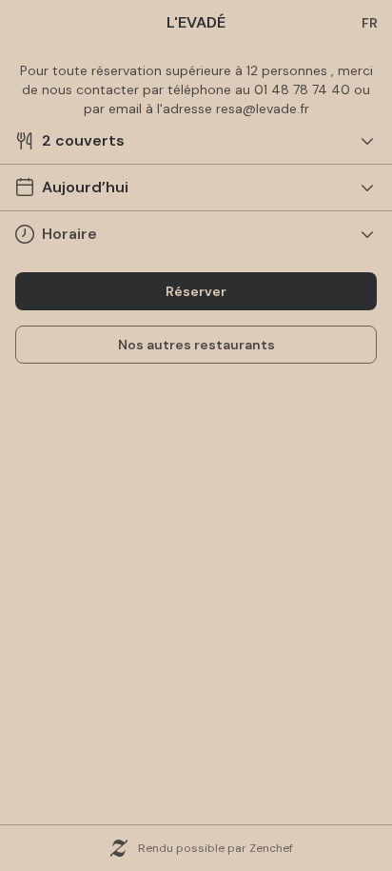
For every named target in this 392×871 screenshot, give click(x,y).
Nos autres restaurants (196, 344)
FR (370, 22)
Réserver (196, 291)
